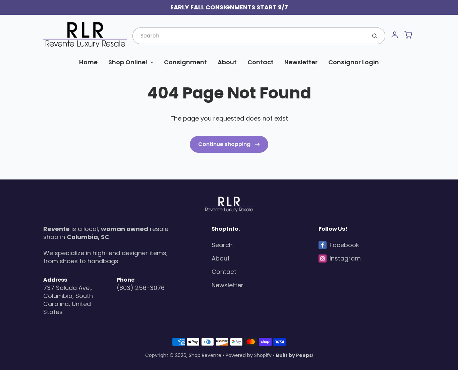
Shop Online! (128, 62)
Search (222, 245)
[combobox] (248, 35)
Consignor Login (353, 62)
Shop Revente (205, 355)
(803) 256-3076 (141, 288)
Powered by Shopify (249, 355)
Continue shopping (225, 144)
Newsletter (301, 62)
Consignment (185, 62)
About (227, 62)
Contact (260, 62)
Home (88, 62)
